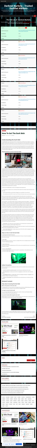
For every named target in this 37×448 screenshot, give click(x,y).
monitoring (15, 402)
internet (26, 400)
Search (3, 357)
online (26, 402)
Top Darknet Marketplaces (27, 328)
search (7, 404)
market (3, 402)
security (10, 404)
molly (11, 402)
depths (11, 398)
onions (23, 402)
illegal (22, 400)
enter (26, 398)
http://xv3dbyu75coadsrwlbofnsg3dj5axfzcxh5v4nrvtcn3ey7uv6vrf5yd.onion (27, 86)
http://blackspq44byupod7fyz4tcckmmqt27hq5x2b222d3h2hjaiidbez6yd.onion (26, 100)
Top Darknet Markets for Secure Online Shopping (10, 344)
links (33, 400)
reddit (3, 404)
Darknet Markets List (19, 446)
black (15, 397)
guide (11, 400)
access (3, 397)
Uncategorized (5, 348)
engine (22, 398)
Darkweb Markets (27, 444)
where (31, 404)
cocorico (23, 397)
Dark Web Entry (4, 374)
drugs (19, 398)
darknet (7, 398)
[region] (12, 441)
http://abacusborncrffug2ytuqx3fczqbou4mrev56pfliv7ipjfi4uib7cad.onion (26, 45)
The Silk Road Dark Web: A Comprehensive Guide (10, 328)
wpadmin (4, 135)
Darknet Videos (35, 16)
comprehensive (28, 397)
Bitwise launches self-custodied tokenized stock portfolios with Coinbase (15, 387)
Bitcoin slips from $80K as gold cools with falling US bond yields (13, 390)
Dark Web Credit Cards (6, 368)
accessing (7, 397)
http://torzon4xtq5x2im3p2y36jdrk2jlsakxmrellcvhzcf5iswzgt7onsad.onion (26, 58)
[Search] (32, 16)
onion (19, 402)
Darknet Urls (33, 444)
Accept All (18, 444)
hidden (19, 400)
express (3, 400)
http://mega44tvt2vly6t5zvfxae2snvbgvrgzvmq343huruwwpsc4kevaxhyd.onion (26, 113)
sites (14, 404)
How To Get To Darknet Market (29, 317)
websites (27, 404)
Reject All (12, 444)
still (16, 404)
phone (33, 402)
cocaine (19, 397)
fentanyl (7, 400)
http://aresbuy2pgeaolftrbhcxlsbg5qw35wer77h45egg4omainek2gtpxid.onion (26, 72)
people (29, 402)
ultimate (23, 404)
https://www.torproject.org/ (28, 22)
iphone (30, 400)
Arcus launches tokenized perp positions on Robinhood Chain (12, 392)
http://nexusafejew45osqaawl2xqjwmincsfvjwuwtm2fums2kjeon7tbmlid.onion (26, 31)
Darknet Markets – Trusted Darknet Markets (18, 7)
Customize (6, 444)
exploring (29, 398)
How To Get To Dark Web (6, 317)
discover (15, 398)
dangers (3, 398)
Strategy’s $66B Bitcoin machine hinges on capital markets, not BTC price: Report (16, 385)
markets (7, 402)
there (19, 404)
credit (33, 397)
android (12, 397)
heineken (15, 400)
